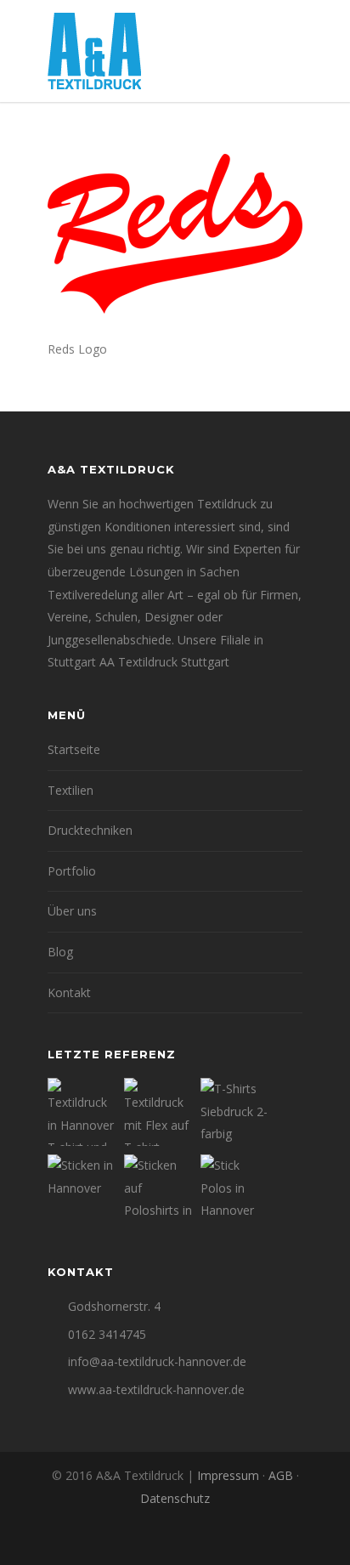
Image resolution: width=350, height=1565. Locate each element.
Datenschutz (175, 1498)
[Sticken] (82, 1188)
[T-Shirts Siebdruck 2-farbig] (234, 1112)
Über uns (72, 911)
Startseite (74, 749)
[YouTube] (212, 1539)
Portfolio (72, 871)
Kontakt (69, 992)
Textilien (70, 790)
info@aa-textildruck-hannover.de (157, 1361)
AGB (280, 1475)
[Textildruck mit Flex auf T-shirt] (158, 1112)
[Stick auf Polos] (234, 1188)
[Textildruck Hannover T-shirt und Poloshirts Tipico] (82, 1112)
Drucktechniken (90, 830)
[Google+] (175, 1539)
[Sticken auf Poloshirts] (158, 1188)
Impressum (228, 1475)
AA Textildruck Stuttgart (164, 662)
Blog (60, 952)
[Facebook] (138, 1539)
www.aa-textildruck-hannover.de (156, 1389)
